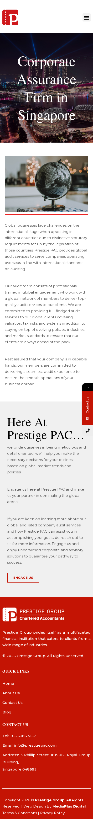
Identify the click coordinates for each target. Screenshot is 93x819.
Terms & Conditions (19, 813)
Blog (6, 712)
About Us (11, 693)
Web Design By (54, 806)
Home (8, 683)
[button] (87, 17)
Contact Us (12, 702)
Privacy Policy (52, 813)
